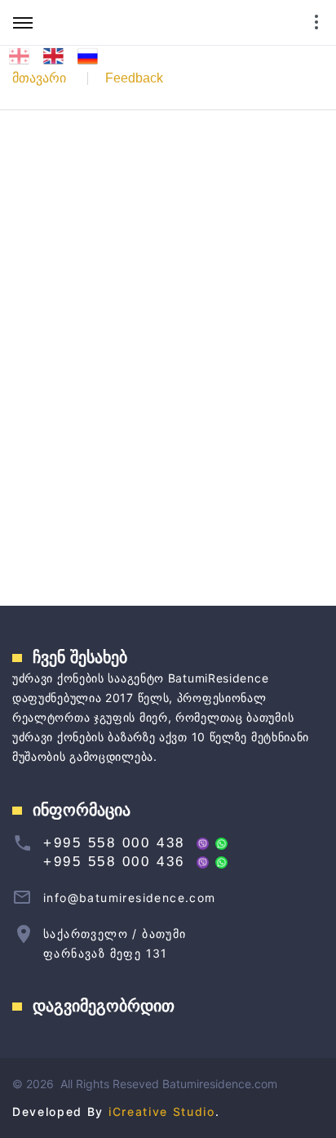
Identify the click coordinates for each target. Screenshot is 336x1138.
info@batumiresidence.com (129, 898)
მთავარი (39, 78)
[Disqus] (168, 355)
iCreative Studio (161, 1111)
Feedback (134, 78)
